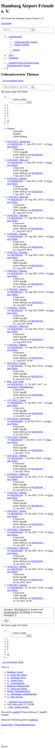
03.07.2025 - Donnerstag (18, 418)
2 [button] (7, 107)
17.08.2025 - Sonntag (17, 289)
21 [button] (8, 121)
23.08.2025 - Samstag (17, 234)
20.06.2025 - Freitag (16, 511)
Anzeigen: (9, 609)
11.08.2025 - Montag (17, 344)
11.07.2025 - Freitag (16, 400)
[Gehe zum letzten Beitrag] (44, 154)
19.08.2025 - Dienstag (17, 252)
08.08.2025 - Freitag (16, 363)
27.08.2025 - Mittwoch (17, 197)
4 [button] (7, 113)
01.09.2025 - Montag (17, 178)
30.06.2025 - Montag (17, 455)
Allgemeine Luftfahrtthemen (20, 387)
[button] (8, 96)
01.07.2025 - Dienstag (17, 437)
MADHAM (16, 144)
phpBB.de (33, 719)
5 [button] (7, 115)
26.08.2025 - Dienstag (17, 215)
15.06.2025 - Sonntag (17, 585)
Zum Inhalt (6, 23)
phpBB (16, 712)
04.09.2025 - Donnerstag (18, 141)
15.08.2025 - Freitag (16, 308)
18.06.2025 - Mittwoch (17, 548)
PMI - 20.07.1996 (15, 381)
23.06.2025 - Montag (17, 492)
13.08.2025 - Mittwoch (17, 326)
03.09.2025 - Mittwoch (17, 160)
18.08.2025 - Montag (17, 271)
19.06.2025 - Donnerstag (18, 529)
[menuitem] (25, 42)
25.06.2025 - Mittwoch (17, 474)
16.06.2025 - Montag (17, 566)
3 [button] (7, 110)
